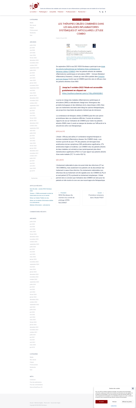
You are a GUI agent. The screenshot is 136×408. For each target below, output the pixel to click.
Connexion (33, 379)
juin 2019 (32, 171)
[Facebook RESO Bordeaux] (105, 12)
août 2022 (32, 130)
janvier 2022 (33, 148)
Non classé (33, 25)
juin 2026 (32, 47)
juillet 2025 (33, 70)
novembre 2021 (34, 153)
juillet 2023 (33, 108)
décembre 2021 (34, 150)
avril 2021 (32, 166)
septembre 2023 (34, 105)
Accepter (101, 402)
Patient (32, 28)
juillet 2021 (33, 158)
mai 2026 (32, 50)
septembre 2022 (34, 128)
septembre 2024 (34, 88)
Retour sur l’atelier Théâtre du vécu (39, 198)
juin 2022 (32, 135)
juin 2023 (32, 110)
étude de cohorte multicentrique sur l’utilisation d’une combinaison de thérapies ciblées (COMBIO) (80, 69)
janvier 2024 (33, 95)
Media (31, 22)
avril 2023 (32, 115)
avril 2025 (32, 78)
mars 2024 (33, 93)
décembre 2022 (34, 123)
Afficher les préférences (128, 402)
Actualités (53, 12)
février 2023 (33, 118)
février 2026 (33, 58)
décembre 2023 (34, 98)
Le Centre (33, 12)
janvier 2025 (33, 83)
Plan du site (47, 402)
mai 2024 (32, 90)
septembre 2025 (34, 68)
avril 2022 (32, 140)
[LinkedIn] (102, 12)
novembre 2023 (34, 100)
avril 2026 (32, 53)
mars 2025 (33, 80)
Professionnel (77, 19)
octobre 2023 (33, 103)
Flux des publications (36, 382)
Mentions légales (38, 402)
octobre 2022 (33, 125)
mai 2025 (32, 75)
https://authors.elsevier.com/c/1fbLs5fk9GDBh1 (82, 93)
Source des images (55, 402)
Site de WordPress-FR (36, 387)
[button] (133, 388)
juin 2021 (32, 161)
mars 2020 (33, 168)
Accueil (31, 402)
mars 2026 (33, 55)
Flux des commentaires (36, 384)
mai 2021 (32, 163)
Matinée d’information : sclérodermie (40, 205)
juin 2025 (32, 73)
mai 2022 (32, 138)
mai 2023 (32, 113)
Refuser (114, 402)
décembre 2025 (34, 60)
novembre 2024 (34, 85)
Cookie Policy (114, 405)
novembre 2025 (34, 63)
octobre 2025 (33, 65)
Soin (31, 35)
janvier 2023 (33, 120)
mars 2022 (33, 143)
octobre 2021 (33, 156)
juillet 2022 (33, 133)
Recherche (86, 19)
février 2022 (33, 145)
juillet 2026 (33, 45)
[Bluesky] (100, 12)
